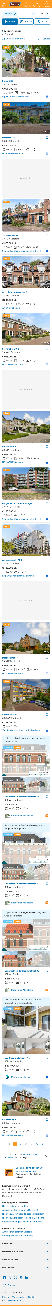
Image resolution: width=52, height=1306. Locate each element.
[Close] (15, 13)
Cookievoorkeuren (13, 1300)
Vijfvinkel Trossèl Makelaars (15, 96)
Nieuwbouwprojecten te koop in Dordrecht (23, 1217)
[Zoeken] (33, 13)
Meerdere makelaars (21, 1077)
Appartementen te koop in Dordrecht (20, 1210)
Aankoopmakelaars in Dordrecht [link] (17, 1231)
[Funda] (15, 4)
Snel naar (7, 1243)
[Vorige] (9, 1144)
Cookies (32, 1297)
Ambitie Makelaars (11, 308)
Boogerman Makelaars (22, 815)
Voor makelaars (10, 1259)
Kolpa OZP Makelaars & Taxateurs (18, 575)
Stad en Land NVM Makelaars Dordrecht (21, 251)
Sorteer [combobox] (46, 38)
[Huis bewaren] (47, 81)
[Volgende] (42, 1144)
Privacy (5, 1297)
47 (37, 1144)
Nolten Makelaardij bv (12, 153)
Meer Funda (8, 1267)
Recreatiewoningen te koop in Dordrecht (22, 1221)
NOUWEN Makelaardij (12, 364)
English (11, 1285)
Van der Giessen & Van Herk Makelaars (21, 730)
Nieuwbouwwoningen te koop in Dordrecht (23, 1214)
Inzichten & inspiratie (12, 1251)
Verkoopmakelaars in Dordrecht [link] (17, 1235)
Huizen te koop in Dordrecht (16, 1206)
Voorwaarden (18, 1297)
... (31, 1144)
